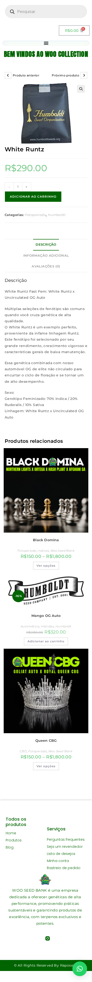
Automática (30, 626)
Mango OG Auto (46, 615)
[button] (81, 89)
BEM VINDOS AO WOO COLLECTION (46, 54)
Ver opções (46, 565)
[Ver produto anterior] (8, 75)
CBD (23, 751)
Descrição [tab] (46, 244)
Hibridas (47, 626)
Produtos (14, 840)
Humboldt (57, 215)
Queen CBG (46, 740)
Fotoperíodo (35, 215)
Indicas (43, 550)
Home (11, 833)
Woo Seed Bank (63, 550)
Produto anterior (26, 75)
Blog (9, 847)
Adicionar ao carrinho (33, 196)
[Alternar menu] (46, 43)
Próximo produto (65, 75)
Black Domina (46, 540)
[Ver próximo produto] (83, 75)
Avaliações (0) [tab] (46, 266)
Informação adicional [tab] (46, 255)
